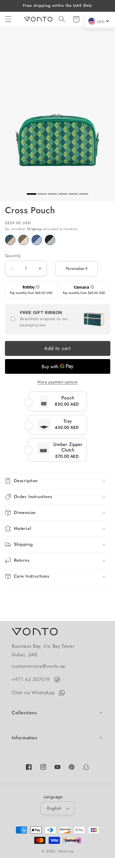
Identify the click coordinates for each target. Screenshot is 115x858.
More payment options (57, 382)
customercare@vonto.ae (38, 665)
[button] (8, 19)
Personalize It (76, 268)
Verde (10, 240)
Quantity (13, 256)
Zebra (50, 240)
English (54, 808)
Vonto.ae (65, 851)
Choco (23, 240)
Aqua (37, 240)
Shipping (34, 229)
